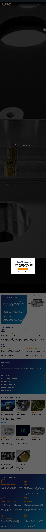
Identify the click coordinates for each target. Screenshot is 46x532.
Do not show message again (23, 271)
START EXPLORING (23, 268)
